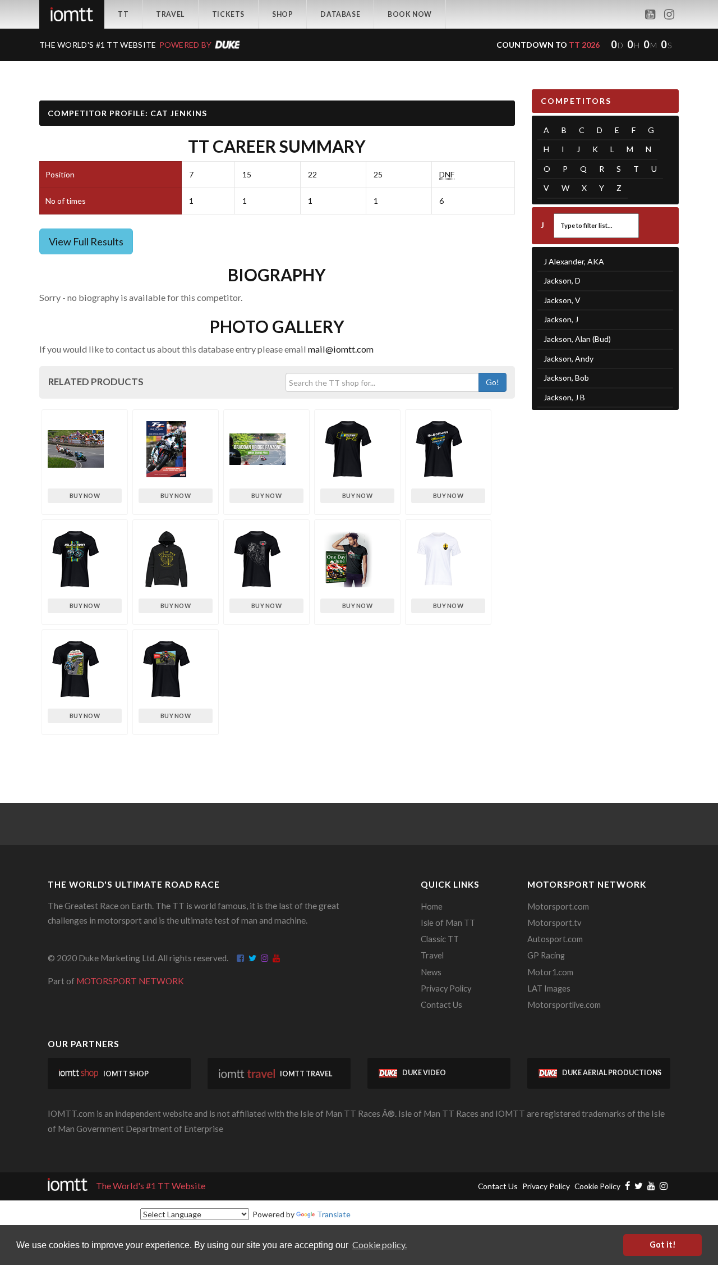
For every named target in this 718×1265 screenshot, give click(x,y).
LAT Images (548, 988)
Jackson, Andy (568, 358)
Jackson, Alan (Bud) (577, 339)
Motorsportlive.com (564, 1005)
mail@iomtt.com (341, 349)
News (431, 972)
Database (340, 14)
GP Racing (546, 955)
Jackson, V (562, 300)
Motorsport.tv (554, 923)
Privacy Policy (446, 988)
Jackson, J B (564, 397)
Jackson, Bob (566, 377)
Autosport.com (555, 939)
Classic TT (440, 939)
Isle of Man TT (448, 923)
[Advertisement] (605, 592)
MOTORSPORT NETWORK (130, 981)
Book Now (410, 14)
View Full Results (86, 241)
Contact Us (441, 1005)
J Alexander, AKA (574, 261)
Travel (170, 14)
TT (123, 14)
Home (432, 906)
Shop (282, 14)
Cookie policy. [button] (379, 1244)
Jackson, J (561, 319)
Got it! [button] (663, 1244)
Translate (334, 1214)
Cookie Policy (597, 1186)
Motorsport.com (558, 906)
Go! (492, 382)
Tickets (228, 14)
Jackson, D (562, 280)
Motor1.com (550, 972)
